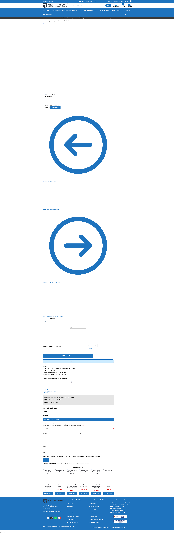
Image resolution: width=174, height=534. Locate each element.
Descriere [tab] (46, 389)
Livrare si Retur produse (95, 510)
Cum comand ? (93, 503)
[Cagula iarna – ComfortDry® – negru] (48, 476)
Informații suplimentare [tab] (50, 391)
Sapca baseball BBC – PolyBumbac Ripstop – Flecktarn (72, 486)
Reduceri (115, 1)
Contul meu (116, 6)
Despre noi (70, 506)
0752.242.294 (50, 1)
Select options (55, 107)
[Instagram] (51, 518)
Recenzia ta (78, 433)
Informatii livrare (71, 513)
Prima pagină (48, 21)
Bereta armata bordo (108, 485)
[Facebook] (48, 518)
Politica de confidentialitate (96, 519)
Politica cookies (93, 516)
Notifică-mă (72, 493)
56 (88, 345)
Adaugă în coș (66, 355)
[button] (128, 12)
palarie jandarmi (84, 464)
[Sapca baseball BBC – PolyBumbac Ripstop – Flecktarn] (72, 476)
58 (95, 345)
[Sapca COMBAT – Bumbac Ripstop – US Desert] (96, 476)
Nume (78, 446)
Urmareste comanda (72, 522)
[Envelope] (59, 518)
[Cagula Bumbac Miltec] (60, 476)
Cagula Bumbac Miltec (60, 485)
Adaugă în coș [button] (47, 493)
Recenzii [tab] (46, 393)
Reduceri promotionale (73, 516)
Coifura (63, 464)
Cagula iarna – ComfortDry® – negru (47, 486)
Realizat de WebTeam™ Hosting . (102, 527)
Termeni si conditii (94, 522)
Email (44, 452)
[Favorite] (52, 471)
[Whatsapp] (55, 518)
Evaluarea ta (78, 429)
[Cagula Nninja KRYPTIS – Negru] (84, 476)
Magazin (129, 6)
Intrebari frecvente (124, 1)
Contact (110, 1)
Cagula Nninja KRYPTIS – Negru (84, 485)
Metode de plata (93, 513)
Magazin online (56, 21)
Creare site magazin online (118, 527)
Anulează (89, 348)
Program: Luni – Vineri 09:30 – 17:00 (87, 1)
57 (92, 345)
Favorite (123, 6)
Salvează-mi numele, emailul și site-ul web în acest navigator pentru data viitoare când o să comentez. (72, 456)
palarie (78, 464)
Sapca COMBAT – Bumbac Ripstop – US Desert (96, 486)
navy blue (72, 464)
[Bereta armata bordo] (108, 476)
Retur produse (71, 519)
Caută (108, 5)
